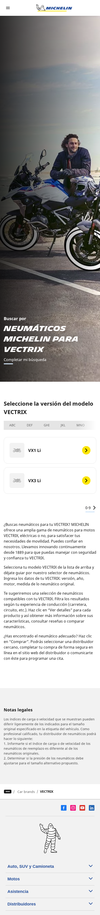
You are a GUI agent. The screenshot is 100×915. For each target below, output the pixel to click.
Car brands (26, 791)
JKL (63, 425)
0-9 (88, 507)
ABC (12, 425)
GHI (47, 425)
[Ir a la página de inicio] (54, 8)
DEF (30, 425)
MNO (81, 425)
